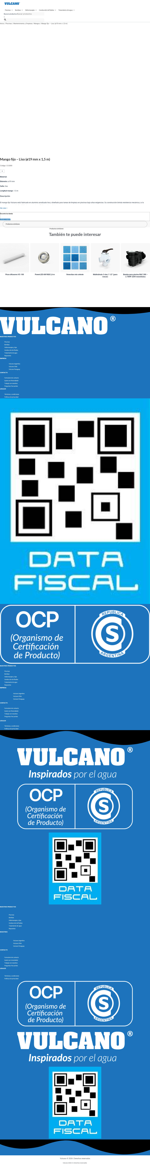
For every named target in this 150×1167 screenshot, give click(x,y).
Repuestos (7, 355)
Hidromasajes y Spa (10, 347)
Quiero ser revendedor (11, 960)
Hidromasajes (30, 10)
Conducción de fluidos (46, 10)
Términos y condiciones (11, 394)
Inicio (2, 24)
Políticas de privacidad (11, 397)
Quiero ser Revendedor (11, 380)
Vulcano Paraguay (14, 369)
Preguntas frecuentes (11, 386)
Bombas (18, 10)
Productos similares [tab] (13, 224)
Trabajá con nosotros (11, 383)
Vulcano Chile (13, 366)
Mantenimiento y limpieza (22, 24)
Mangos (37, 24)
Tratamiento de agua (65, 10)
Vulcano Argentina (14, 364)
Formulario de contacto (11, 378)
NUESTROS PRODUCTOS (8, 336)
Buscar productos (10, 14)
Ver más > (3, 208)
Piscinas (8, 10)
